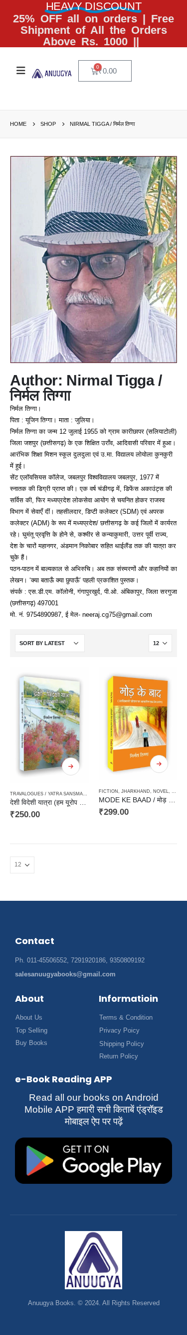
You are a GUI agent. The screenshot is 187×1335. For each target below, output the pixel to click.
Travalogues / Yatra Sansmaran (51, 793)
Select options (71, 766)
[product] (49, 725)
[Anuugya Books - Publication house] (52, 74)
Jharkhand (135, 791)
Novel (161, 791)
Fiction (108, 791)
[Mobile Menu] (21, 70)
